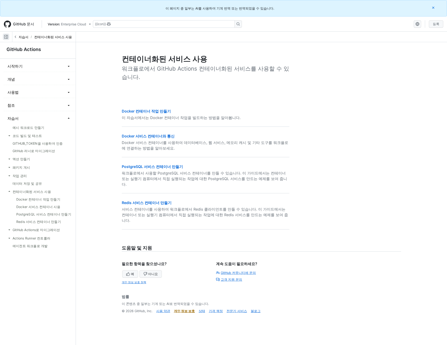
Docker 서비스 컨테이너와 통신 (148, 136)
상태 (202, 311)
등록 (436, 24)
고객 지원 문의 (231, 279)
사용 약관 (163, 311)
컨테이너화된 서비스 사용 (53, 37)
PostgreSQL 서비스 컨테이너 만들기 (152, 166)
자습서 (23, 37)
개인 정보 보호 (184, 311)
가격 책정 (216, 311)
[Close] (433, 7)
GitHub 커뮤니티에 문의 (238, 273)
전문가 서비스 (237, 311)
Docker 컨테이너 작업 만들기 (146, 111)
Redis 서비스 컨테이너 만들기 (147, 202)
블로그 (256, 311)
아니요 (153, 274)
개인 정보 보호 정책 (134, 282)
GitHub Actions (24, 49)
